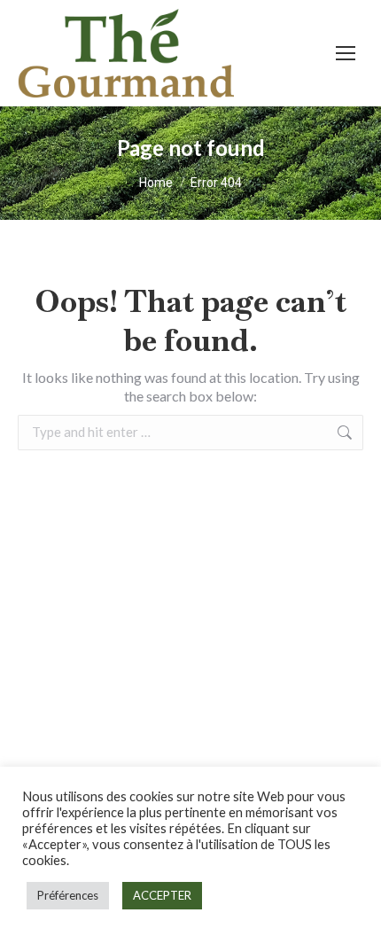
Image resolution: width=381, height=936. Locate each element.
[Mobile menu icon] (345, 53)
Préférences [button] (67, 895)
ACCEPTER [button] (162, 895)
